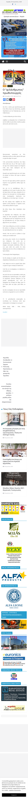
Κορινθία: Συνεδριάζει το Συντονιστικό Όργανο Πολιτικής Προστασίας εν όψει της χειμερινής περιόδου (7, 366)
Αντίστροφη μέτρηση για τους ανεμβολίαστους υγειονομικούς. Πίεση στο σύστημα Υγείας (14, 432)
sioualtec (5, 312)
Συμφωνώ (14, 795)
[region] (14, 788)
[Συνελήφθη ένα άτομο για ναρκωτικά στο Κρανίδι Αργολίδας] (14, 444)
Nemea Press (18, 96)
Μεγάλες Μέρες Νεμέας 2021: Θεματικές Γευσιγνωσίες (13, 489)
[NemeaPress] (3, 61)
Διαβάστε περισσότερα (15, 790)
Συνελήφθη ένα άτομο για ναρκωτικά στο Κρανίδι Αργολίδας (12, 461)
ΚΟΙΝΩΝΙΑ (10, 86)
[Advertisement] (14, 138)
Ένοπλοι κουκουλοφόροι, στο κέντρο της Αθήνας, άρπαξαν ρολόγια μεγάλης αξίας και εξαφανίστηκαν (6, 393)
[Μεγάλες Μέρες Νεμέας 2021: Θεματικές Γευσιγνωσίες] (14, 473)
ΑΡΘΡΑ (4, 86)
